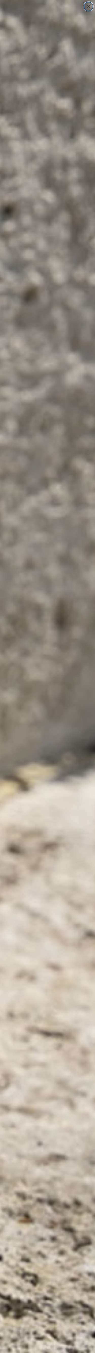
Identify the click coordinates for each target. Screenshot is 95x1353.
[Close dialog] (88, 6)
